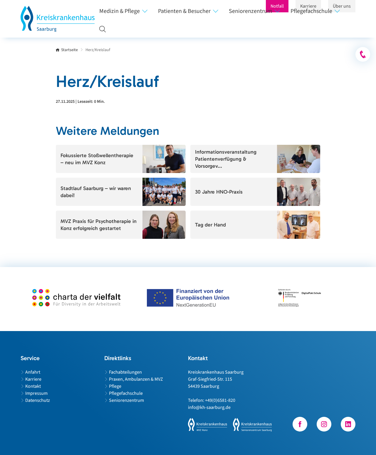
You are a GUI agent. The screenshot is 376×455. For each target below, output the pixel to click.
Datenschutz (37, 400)
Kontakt (33, 386)
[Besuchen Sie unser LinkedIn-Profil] (348, 424)
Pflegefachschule (311, 11)
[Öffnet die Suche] (100, 29)
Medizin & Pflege (119, 11)
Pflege (115, 386)
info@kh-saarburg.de (209, 407)
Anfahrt (32, 372)
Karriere (33, 379)
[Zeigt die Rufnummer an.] (362, 54)
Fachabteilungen (125, 372)
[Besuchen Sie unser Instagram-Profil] (324, 424)
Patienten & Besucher (184, 11)
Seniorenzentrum (250, 11)
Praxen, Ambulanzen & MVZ (136, 379)
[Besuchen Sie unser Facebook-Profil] (300, 424)
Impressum (36, 393)
